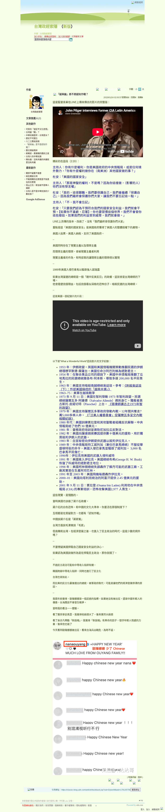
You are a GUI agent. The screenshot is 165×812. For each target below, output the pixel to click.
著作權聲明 (69, 805)
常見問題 (49, 805)
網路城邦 (139, 2)
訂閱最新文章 (77, 36)
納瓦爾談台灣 (32, 176)
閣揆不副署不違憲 (33, 173)
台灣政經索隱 (45, 26)
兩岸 (140, 777)
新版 (67, 26)
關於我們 (39, 805)
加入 (148, 809)
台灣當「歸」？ (32, 132)
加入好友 (38, 36)
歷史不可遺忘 (32, 138)
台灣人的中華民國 (33, 156)
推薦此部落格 (50, 36)
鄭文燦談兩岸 (32, 150)
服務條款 (59, 805)
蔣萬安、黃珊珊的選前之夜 (37, 153)
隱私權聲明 (81, 805)
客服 (90, 805)
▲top (141, 800)
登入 (143, 809)
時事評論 (132, 777)
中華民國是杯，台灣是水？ (37, 135)
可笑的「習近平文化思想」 (37, 129)
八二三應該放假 (32, 141)
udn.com (139, 805)
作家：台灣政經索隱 (43, 34)
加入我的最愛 (64, 36)
